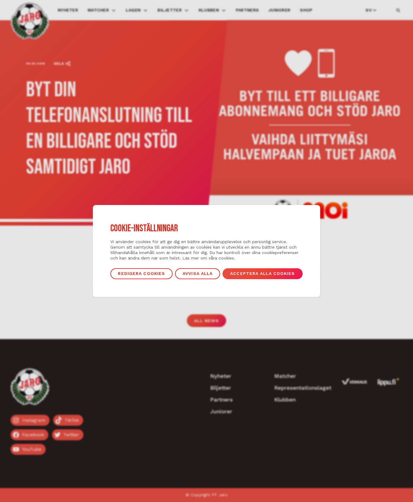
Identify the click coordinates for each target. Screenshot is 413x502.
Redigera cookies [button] (141, 273)
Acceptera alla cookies (262, 273)
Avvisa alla (198, 273)
